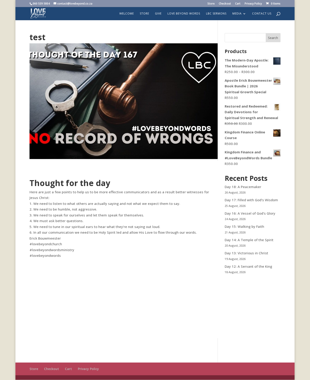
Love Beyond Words (183, 13)
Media (237, 13)
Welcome (126, 13)
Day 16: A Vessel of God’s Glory (250, 213)
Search (273, 38)
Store (211, 3)
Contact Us (261, 13)
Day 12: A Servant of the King (248, 266)
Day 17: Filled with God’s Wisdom (251, 200)
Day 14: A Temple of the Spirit (249, 240)
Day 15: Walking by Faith (244, 226)
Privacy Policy (253, 3)
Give (158, 13)
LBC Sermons (216, 13)
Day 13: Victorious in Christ (246, 253)
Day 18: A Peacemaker (243, 186)
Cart (238, 3)
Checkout (225, 3)
